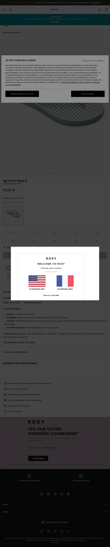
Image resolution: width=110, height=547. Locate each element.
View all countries (51, 295)
